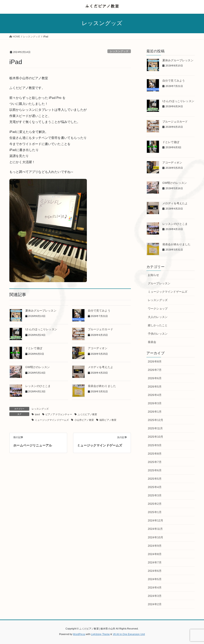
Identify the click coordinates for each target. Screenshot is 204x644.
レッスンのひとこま (38, 386)
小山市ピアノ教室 (84, 420)
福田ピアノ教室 (107, 420)
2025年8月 (155, 453)
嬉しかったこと (158, 325)
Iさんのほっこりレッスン (41, 329)
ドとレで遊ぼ (33, 348)
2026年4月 (155, 395)
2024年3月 (155, 595)
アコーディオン (98, 348)
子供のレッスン (158, 333)
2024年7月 (155, 562)
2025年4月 (155, 487)
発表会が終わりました (102, 386)
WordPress (79, 634)
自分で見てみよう (99, 310)
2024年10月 (155, 537)
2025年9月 (155, 445)
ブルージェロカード (100, 329)
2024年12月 (155, 520)
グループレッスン (159, 283)
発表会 (152, 342)
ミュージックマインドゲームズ (52, 420)
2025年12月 (155, 420)
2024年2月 (155, 604)
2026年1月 (155, 411)
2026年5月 (155, 386)
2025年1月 (155, 512)
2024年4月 (155, 587)
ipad (37, 414)
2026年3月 (155, 403)
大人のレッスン (158, 317)
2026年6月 (155, 378)
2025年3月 (155, 495)
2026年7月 (155, 369)
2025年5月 (155, 478)
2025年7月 (155, 462)
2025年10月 (155, 436)
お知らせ (153, 275)
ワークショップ (158, 308)
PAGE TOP (195, 621)
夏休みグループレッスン (40, 310)
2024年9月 (155, 545)
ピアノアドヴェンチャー (58, 414)
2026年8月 (155, 361)
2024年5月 (155, 579)
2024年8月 (155, 554)
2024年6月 (155, 570)
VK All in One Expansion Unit (129, 634)
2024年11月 (155, 528)
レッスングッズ (119, 51)
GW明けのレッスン (37, 367)
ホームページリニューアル (32, 445)
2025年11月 (155, 428)
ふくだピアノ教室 (87, 414)
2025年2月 (155, 503)
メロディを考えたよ (100, 367)
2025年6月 (155, 470)
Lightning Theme (100, 634)
